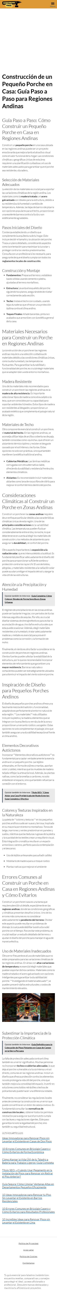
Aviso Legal (28, 1250)
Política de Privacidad (28, 1243)
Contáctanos (28, 1263)
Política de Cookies (28, 1256)
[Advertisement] (28, 38)
